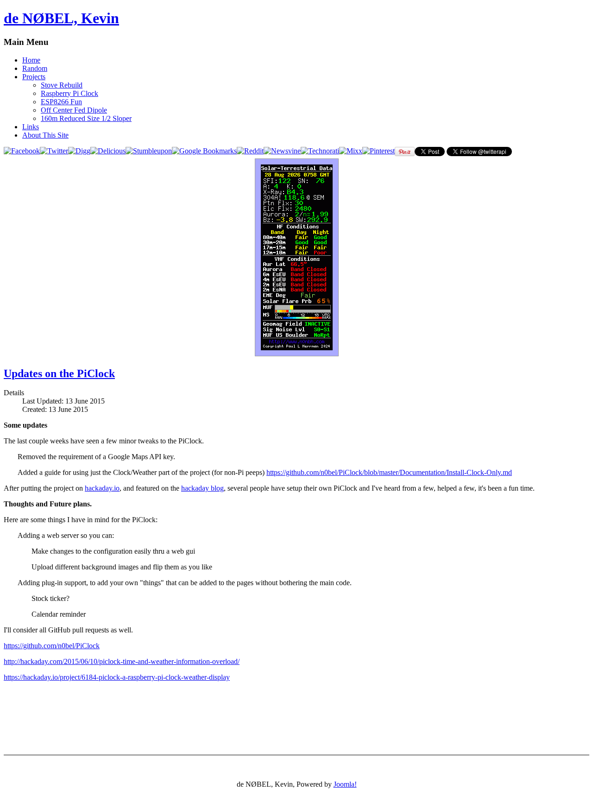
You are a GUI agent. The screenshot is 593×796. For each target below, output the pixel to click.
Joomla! (345, 784)
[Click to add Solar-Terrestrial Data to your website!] (297, 354)
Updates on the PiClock (59, 373)
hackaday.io (102, 488)
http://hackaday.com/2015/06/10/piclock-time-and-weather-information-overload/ (122, 661)
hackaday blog (202, 488)
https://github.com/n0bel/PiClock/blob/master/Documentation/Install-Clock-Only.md (389, 472)
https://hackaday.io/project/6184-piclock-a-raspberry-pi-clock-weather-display (117, 677)
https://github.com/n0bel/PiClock (52, 646)
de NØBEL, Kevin (61, 18)
